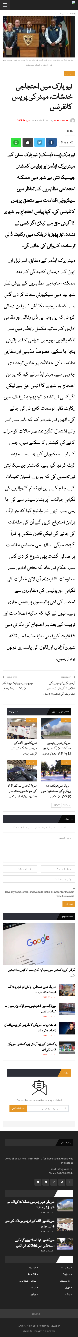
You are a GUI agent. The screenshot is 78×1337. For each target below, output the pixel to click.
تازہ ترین (32, 1268)
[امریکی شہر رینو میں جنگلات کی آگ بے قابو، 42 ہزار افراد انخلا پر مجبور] (56, 728)
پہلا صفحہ (65, 1268)
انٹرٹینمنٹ (65, 1281)
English (66, 1274)
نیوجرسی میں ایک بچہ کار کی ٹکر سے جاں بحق (18, 686)
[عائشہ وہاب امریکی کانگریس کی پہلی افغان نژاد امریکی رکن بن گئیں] (67, 1028)
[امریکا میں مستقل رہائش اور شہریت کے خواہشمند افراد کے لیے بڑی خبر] (67, 990)
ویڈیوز (33, 1294)
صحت (33, 1288)
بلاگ (68, 1294)
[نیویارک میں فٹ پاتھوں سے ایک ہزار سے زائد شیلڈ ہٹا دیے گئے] (67, 1009)
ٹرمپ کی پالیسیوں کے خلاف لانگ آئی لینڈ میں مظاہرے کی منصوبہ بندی (59, 688)
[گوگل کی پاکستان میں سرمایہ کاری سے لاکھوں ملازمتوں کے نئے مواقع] (39, 944)
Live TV (32, 1274)
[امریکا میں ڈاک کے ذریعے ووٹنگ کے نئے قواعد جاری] (22, 728)
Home (36, 1313)
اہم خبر (69, 73)
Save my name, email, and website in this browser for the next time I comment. (39, 894)
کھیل (67, 1288)
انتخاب (66, 720)
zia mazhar (49, 1331)
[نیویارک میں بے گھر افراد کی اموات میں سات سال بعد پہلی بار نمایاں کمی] (22, 770)
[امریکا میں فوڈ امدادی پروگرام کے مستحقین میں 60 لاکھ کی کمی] (56, 770)
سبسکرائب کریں (18, 1108)
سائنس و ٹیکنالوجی (27, 1281)
